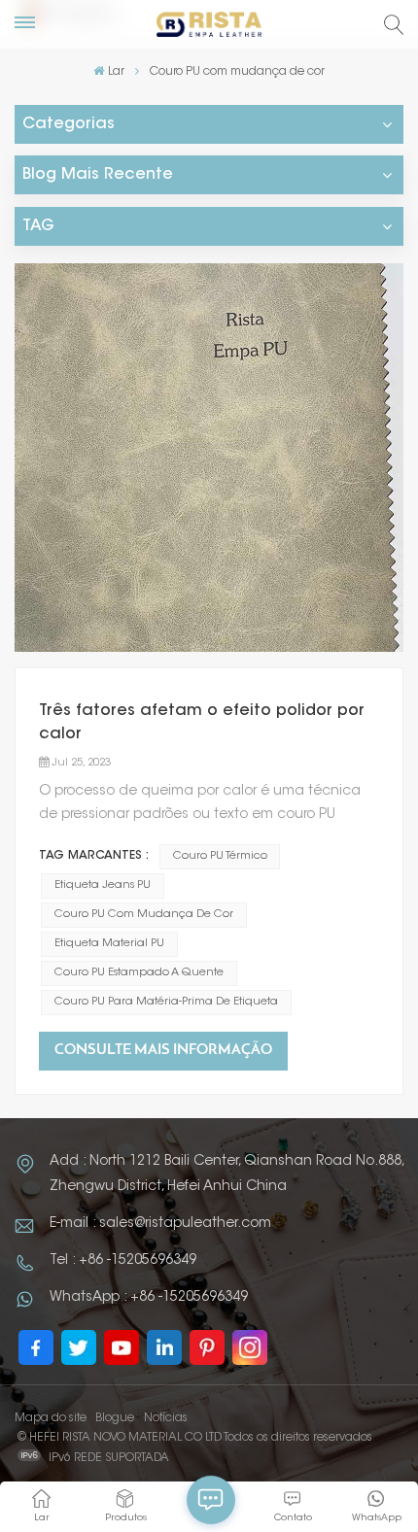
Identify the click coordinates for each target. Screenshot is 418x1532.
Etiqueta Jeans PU (102, 885)
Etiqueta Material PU (109, 943)
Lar (115, 72)
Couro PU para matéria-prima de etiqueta (166, 1002)
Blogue (114, 1418)
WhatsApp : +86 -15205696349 (149, 1298)
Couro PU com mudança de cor (143, 914)
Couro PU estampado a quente (139, 973)
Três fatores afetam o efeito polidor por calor (202, 722)
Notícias (166, 1418)
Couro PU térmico (220, 856)
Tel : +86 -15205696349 (123, 1261)
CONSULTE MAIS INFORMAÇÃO (163, 1050)
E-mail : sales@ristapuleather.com (160, 1224)
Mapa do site (51, 1418)
